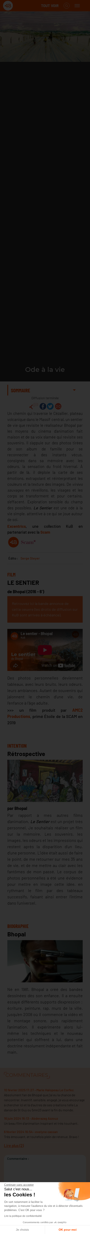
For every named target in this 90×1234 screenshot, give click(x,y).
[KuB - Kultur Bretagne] (19, 6)
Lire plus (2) (14, 1145)
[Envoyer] (58, 406)
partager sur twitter (50, 406)
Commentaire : (18, 1158)
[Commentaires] (34, 406)
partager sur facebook (43, 406)
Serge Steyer (30, 558)
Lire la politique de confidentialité (23, 1216)
